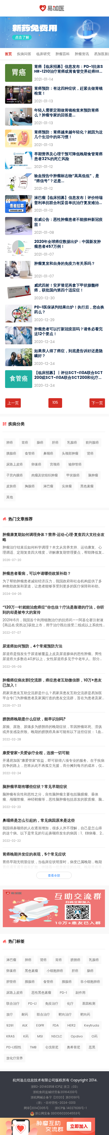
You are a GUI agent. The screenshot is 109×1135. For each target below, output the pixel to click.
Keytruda (91, 1025)
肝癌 (55, 442)
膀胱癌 (75, 959)
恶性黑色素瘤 (41, 992)
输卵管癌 (75, 464)
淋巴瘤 (48, 486)
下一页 (97, 403)
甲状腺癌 (73, 475)
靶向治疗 (65, 1014)
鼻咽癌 (48, 453)
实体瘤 (67, 486)
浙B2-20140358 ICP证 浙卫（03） (55, 1086)
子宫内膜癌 (14, 475)
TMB (33, 1047)
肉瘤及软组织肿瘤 (44, 475)
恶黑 (92, 1047)
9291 (9, 1025)
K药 (26, 1036)
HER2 (71, 1025)
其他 (9, 497)
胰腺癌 (11, 453)
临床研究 (43, 53)
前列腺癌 (92, 442)
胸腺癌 (30, 486)
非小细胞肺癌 (90, 981)
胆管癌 (11, 981)
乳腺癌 (72, 442)
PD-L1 (32, 1003)
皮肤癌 (11, 486)
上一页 (13, 403)
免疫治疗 (51, 1003)
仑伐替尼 (51, 1047)
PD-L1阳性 (13, 1047)
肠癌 (40, 442)
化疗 (70, 1003)
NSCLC (56, 1036)
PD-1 (63, 992)
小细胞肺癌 (55, 970)
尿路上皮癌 (14, 464)
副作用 (80, 992)
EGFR (40, 1025)
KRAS (10, 1036)
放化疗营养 (14, 1058)
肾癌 (90, 453)
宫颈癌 (55, 464)
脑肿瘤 (93, 475)
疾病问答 (24, 53)
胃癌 (25, 442)
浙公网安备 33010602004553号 (57, 1113)
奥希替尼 (73, 1047)
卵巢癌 (36, 464)
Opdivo (77, 1036)
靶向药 (85, 1014)
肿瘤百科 (63, 53)
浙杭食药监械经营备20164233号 (55, 1092)
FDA (56, 1025)
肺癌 (9, 442)
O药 (95, 1036)
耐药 (25, 1014)
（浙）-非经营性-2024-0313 (55, 1102)
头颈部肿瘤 (70, 453)
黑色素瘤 (87, 486)
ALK (25, 1025)
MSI (40, 1036)
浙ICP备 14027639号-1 (71, 1108)
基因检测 (88, 1003)
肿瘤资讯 (82, 53)
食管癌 (30, 453)
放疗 (9, 1014)
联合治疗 (13, 1003)
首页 (8, 53)
